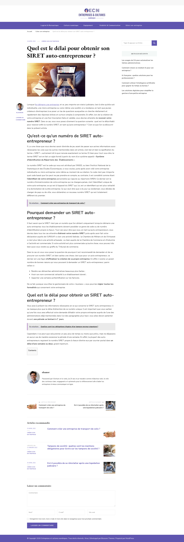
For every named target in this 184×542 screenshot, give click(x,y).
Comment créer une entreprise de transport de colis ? (73, 428)
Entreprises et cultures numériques (54, 538)
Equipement (88, 25)
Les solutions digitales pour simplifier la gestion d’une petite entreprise (137, 91)
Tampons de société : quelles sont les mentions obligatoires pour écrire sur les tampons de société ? (73, 447)
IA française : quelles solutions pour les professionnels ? (137, 76)
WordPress (129, 538)
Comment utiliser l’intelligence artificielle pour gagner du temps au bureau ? (138, 84)
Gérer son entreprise (134, 25)
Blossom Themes (108, 538)
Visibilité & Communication (109, 25)
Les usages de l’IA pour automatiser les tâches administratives (137, 61)
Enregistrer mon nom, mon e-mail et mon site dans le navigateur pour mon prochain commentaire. (66, 519)
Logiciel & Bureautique (50, 25)
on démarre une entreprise (47, 104)
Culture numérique (71, 25)
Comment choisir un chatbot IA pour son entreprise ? (138, 69)
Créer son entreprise (50, 41)
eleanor (19, 112)
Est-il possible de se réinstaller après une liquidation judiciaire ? (73, 464)
